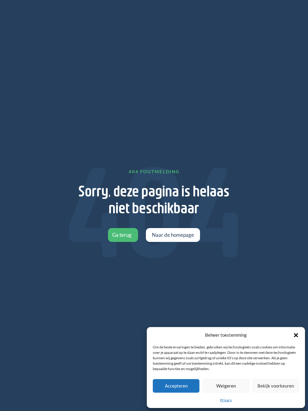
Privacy (226, 400)
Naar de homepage (173, 235)
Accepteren (176, 385)
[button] (296, 335)
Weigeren (226, 385)
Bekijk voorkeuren (275, 385)
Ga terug (121, 235)
